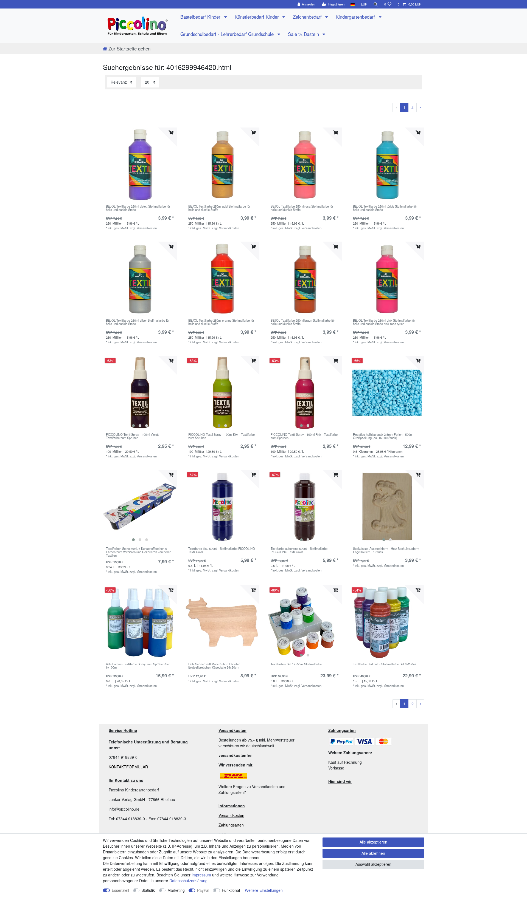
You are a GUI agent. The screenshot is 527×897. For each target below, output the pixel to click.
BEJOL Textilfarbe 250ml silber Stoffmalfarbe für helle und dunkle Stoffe (138, 322)
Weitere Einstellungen (264, 890)
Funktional (231, 890)
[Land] (352, 4)
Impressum (201, 875)
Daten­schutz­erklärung (188, 880)
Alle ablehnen (373, 853)
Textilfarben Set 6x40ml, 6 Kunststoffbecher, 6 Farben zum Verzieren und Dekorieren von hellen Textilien (138, 552)
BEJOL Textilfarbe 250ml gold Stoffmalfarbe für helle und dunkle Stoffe (219, 208)
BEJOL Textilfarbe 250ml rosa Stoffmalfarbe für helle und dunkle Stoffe (302, 208)
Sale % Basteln (304, 34)
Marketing (176, 890)
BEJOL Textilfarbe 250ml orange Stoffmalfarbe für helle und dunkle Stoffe (221, 322)
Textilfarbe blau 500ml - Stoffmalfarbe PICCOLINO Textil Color (221, 550)
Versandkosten (231, 815)
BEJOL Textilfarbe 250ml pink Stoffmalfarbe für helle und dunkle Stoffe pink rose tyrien (384, 322)
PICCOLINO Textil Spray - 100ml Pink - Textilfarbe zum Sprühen (304, 436)
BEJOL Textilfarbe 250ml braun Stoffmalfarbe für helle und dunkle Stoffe (303, 322)
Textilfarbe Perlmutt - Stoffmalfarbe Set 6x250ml (384, 664)
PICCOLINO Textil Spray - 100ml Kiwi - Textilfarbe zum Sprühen (221, 436)
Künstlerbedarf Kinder (257, 16)
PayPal (203, 890)
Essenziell (120, 890)
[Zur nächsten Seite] (420, 107)
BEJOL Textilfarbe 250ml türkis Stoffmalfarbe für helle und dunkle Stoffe (385, 208)
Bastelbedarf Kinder (201, 16)
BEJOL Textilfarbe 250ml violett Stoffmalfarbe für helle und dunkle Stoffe (138, 208)
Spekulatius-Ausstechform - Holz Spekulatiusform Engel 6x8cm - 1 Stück (386, 550)
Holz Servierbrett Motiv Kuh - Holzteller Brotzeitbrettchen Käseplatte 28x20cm (214, 665)
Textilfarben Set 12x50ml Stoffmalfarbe (296, 664)
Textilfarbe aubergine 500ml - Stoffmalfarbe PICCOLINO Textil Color (299, 550)
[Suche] (375, 4)
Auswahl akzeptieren (373, 864)
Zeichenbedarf (308, 16)
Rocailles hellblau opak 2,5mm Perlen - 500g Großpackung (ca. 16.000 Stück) (382, 436)
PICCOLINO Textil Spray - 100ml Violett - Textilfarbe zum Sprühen (133, 436)
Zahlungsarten (231, 825)
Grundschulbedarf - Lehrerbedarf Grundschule (227, 34)
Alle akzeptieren (373, 842)
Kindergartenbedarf (356, 16)
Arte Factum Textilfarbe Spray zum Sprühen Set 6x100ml (138, 665)
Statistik (148, 890)
